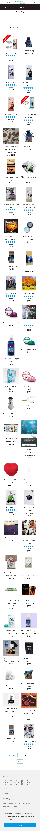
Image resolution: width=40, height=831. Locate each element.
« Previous (12, 755)
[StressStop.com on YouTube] (16, 782)
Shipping (6, 798)
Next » (20, 761)
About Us (7, 793)
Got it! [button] (20, 825)
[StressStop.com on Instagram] (22, 782)
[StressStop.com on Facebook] (11, 782)
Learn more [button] (8, 819)
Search (6, 788)
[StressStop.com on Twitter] (5, 782)
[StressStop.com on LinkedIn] (27, 782)
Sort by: (9, 27)
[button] (11, 56)
